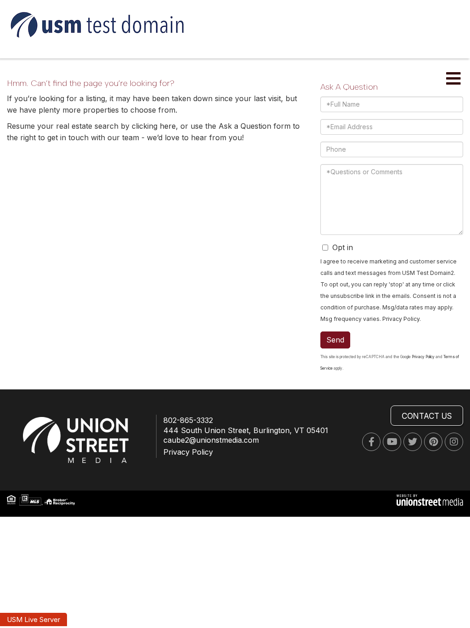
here (168, 126)
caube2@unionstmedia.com (211, 440)
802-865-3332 (188, 420)
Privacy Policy (401, 318)
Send (335, 339)
